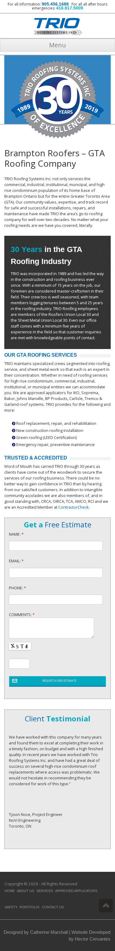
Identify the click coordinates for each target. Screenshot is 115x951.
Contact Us (53, 907)
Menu (57, 45)
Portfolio (30, 907)
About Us (25, 891)
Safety (11, 907)
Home (10, 891)
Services (44, 891)
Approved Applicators (76, 891)
